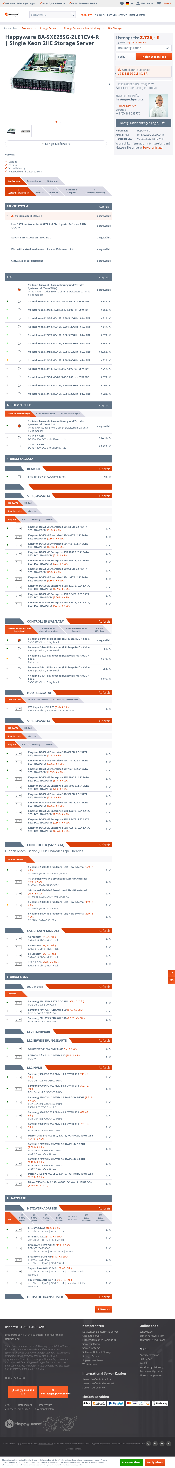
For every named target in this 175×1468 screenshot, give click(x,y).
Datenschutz (24, 1404)
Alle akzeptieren (131, 1462)
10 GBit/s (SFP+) (34, 1218)
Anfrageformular (149, 1355)
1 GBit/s (10, 1217)
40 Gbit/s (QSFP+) (58, 1218)
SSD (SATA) (13, 503)
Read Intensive (15, 511)
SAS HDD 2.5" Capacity (37, 699)
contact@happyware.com (54, 1393)
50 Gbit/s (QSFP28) (72, 1217)
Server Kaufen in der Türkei (98, 1383)
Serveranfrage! (153, 147)
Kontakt (144, 1363)
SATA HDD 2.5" (14, 699)
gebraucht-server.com (152, 1339)
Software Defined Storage (96, 1352)
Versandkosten (45, 1409)
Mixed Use (32, 511)
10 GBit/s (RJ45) (22, 1218)
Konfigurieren (155, 1462)
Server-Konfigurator (151, 1371)
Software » (103, 1309)
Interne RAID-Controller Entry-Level (19, 629)
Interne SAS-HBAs (99, 629)
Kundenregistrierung (152, 1367)
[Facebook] (168, 1443)
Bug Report (146, 1359)
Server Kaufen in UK (93, 1387)
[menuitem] (52, 14)
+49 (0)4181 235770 (128, 113)
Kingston (12, 519)
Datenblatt (52, 181)
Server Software (91, 1344)
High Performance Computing (99, 1339)
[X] (162, 1443)
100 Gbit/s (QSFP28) (86, 1218)
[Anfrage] (171, 980)
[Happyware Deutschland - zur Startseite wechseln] (12, 15)
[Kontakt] (171, 973)
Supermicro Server (93, 1360)
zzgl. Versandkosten (136, 42)
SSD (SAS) (28, 503)
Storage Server (90, 1356)
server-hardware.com (152, 1335)
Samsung (36, 519)
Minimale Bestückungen (19, 413)
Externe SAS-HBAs (16, 859)
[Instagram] (148, 1443)
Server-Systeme (91, 1348)
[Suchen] (72, 14)
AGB (8, 1404)
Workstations (89, 1364)
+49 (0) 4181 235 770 (24, 1392)
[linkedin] (155, 1443)
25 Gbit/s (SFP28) (46, 1218)
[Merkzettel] (121, 3)
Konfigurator (14, 181)
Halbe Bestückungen (45, 413)
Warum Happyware (151, 1375)
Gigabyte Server (91, 1335)
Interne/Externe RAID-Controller (76, 629)
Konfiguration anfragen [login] (140, 123)
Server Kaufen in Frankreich (98, 1379)
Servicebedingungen (18, 1409)
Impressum (45, 1404)
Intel (24, 519)
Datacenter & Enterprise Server (100, 1331)
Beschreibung (34, 181)
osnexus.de (146, 1331)
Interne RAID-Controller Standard (48, 629)
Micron (49, 519)
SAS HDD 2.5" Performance (65, 699)
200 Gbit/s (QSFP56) (100, 1218)
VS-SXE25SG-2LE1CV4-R (132, 73)
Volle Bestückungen (70, 413)
